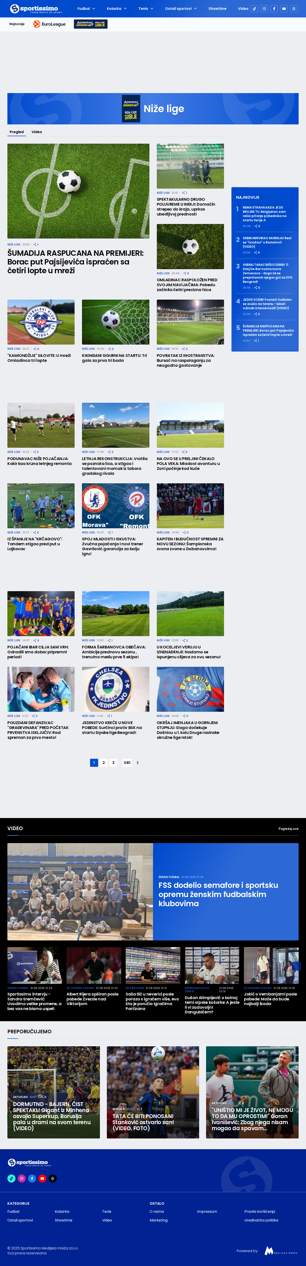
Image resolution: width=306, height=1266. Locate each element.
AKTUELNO (20, 1097)
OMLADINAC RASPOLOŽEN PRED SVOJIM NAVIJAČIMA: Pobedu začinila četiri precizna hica (187, 284)
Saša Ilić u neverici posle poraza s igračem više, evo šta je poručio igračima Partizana (152, 1001)
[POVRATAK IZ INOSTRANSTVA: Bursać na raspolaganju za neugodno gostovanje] (190, 322)
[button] (296, 966)
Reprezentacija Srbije (197, 989)
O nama (157, 1211)
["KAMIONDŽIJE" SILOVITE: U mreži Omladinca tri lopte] (41, 322)
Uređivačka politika (261, 1220)
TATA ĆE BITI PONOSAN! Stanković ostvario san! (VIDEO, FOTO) (143, 1122)
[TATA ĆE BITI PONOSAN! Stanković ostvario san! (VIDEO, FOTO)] (153, 1092)
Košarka (114, 9)
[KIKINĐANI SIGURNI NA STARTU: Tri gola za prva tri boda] (115, 322)
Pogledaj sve (289, 829)
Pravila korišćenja (259, 1211)
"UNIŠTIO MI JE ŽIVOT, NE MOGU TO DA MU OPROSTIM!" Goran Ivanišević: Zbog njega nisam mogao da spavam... (252, 1119)
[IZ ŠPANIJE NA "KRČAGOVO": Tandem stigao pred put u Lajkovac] (41, 505)
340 (127, 762)
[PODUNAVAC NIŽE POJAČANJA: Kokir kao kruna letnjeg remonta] (41, 425)
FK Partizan (135, 988)
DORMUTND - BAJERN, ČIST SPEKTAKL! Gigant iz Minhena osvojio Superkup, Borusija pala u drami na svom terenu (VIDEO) (52, 1116)
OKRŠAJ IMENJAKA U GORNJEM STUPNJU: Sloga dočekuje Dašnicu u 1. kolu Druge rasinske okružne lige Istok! (188, 730)
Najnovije (17, 24)
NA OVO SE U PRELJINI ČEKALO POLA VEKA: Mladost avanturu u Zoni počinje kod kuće (188, 463)
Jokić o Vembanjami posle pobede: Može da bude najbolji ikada (270, 999)
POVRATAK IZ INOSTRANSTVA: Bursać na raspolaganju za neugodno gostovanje (186, 360)
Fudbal (84, 9)
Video (243, 9)
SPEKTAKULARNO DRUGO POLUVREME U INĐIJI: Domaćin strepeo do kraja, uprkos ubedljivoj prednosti (186, 207)
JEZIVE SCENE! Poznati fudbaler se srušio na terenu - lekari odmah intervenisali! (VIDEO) (267, 304)
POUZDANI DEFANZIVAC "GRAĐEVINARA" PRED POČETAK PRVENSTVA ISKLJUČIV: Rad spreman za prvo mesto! (38, 730)
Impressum (207, 1211)
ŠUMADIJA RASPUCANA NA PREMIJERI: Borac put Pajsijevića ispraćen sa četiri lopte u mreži (75, 262)
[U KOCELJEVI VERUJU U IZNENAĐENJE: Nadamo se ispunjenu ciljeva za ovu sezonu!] (190, 613)
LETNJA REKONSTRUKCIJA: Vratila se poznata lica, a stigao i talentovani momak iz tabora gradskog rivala (114, 466)
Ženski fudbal (169, 877)
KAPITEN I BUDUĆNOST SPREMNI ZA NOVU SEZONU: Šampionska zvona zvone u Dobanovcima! (190, 544)
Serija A (118, 1109)
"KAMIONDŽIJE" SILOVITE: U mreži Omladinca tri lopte (39, 358)
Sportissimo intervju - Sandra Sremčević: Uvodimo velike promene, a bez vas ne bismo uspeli (34, 1001)
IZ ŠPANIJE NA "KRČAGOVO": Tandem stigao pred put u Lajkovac (34, 544)
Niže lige (13, 244)
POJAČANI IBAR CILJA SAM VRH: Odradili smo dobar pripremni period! (38, 652)
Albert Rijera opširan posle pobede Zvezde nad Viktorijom (92, 999)
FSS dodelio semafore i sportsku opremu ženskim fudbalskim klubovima (218, 894)
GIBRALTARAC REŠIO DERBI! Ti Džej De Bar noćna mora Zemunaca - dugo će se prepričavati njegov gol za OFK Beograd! (267, 273)
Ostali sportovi (178, 9)
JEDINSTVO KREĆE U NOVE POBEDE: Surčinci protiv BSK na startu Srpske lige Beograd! (112, 727)
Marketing (159, 1220)
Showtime (217, 9)
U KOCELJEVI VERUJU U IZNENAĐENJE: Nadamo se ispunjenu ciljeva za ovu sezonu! (189, 652)
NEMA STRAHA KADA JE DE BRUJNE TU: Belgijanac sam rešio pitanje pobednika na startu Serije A (264, 213)
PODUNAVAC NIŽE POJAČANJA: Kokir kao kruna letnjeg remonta (39, 461)
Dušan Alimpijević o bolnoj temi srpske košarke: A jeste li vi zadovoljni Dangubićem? (212, 1005)
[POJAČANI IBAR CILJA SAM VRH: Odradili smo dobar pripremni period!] (41, 613)
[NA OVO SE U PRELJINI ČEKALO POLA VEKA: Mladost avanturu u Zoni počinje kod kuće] (190, 425)
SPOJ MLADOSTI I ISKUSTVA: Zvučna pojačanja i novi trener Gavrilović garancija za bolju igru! (112, 546)
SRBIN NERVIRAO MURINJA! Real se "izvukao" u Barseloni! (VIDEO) (267, 242)
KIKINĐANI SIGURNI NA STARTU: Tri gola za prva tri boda (114, 358)
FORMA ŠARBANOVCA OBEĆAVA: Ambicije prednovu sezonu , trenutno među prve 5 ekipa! (114, 652)
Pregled (17, 131)
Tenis (143, 9)
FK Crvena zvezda (80, 988)
